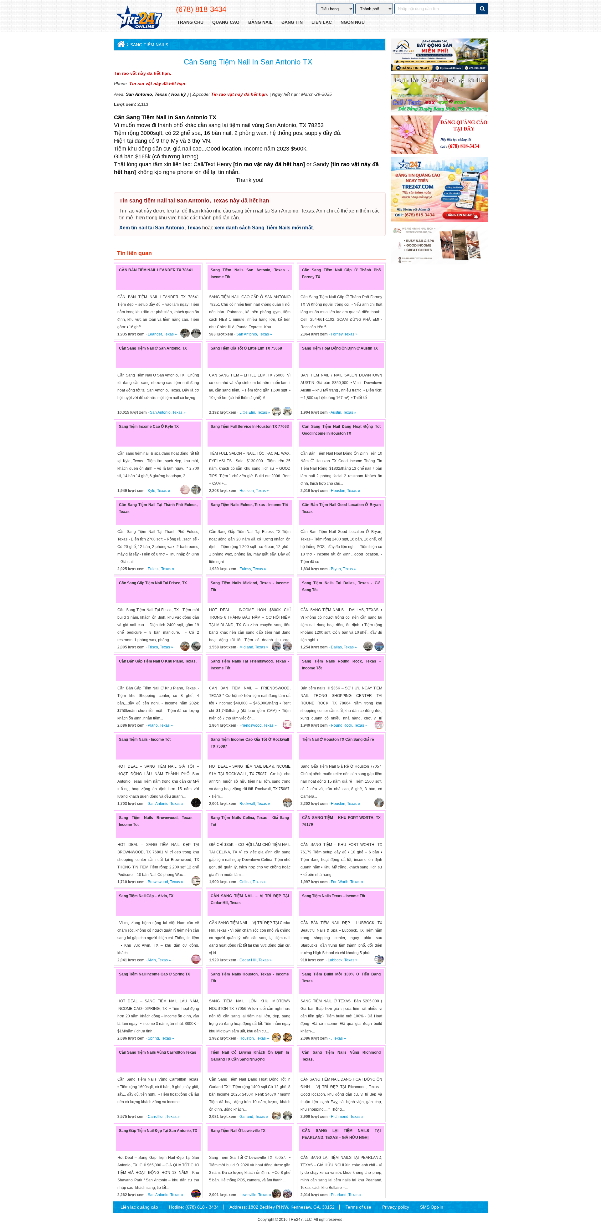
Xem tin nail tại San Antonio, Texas (160, 227)
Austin (336, 412)
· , (316, 1038)
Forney (336, 334)
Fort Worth (339, 882)
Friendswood (250, 725)
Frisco (153, 647)
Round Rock (341, 725)
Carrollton (156, 1116)
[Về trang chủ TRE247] (139, 18)
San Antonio (139, 94)
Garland (246, 1116)
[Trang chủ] (120, 45)
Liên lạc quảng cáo (139, 1207)
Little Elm (247, 412)
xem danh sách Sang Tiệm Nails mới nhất (263, 227)
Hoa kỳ (178, 94)
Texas (160, 94)
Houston (246, 491)
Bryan (336, 569)
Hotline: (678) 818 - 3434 (194, 1207)
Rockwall (247, 803)
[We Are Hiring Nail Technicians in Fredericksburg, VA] (439, 244)
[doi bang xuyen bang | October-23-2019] (439, 93)
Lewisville (247, 1195)
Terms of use (358, 1207)
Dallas (336, 647)
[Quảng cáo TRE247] (439, 134)
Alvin (151, 960)
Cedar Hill (248, 960)
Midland (246, 647)
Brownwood (158, 882)
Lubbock (335, 960)
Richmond (339, 1116)
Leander (155, 334)
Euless (153, 569)
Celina (245, 882)
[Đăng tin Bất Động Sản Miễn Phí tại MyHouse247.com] (439, 54)
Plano (153, 725)
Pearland (339, 1195)
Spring (153, 1038)
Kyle (151, 491)
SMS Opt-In (431, 1207)
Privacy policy (395, 1207)
